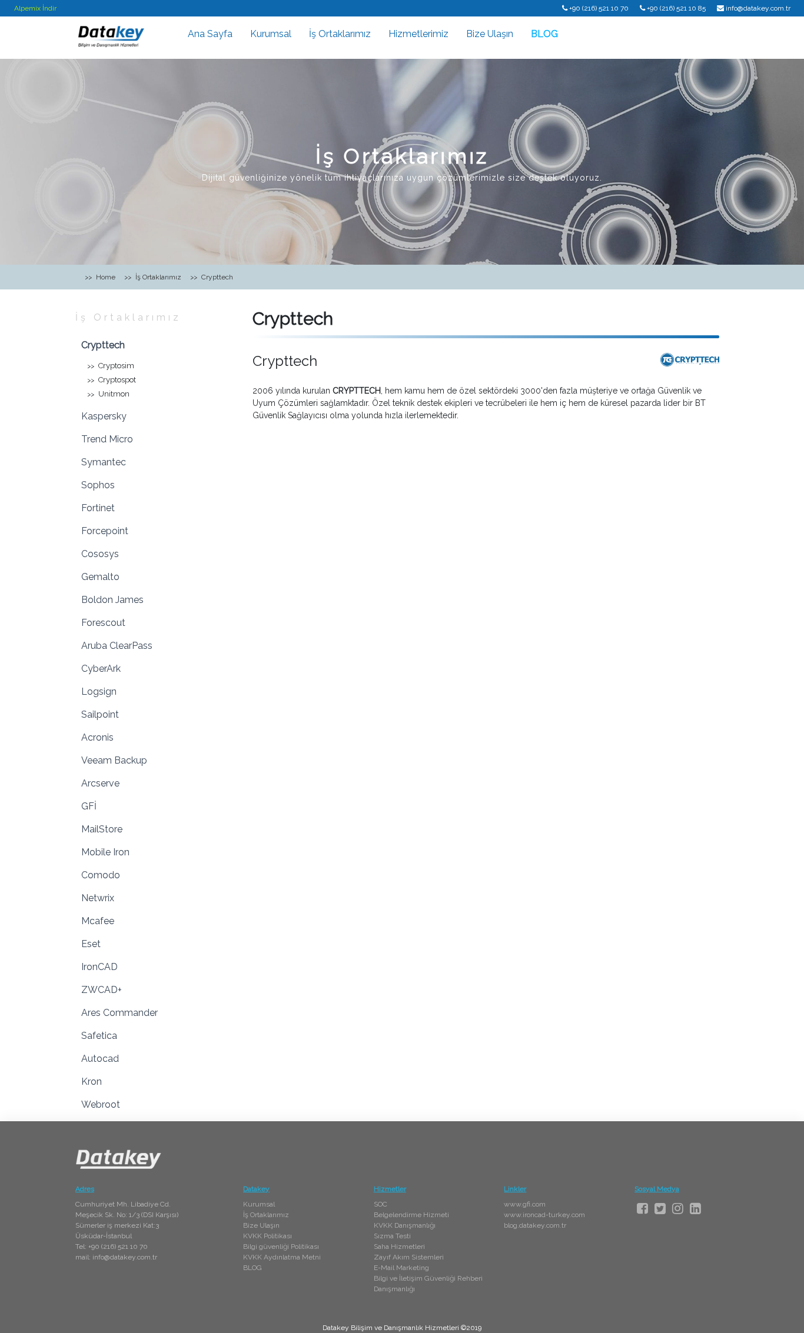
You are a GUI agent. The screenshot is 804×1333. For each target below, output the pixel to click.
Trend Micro (107, 439)
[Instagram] (678, 1208)
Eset (91, 943)
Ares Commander (119, 1012)
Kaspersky (104, 416)
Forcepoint (104, 530)
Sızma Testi (392, 1236)
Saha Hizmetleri (399, 1246)
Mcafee (97, 921)
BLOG (544, 33)
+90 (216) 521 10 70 (599, 8)
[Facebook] (642, 1208)
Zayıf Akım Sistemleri (409, 1257)
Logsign (99, 691)
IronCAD (99, 966)
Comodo (100, 875)
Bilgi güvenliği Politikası (281, 1246)
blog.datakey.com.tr (535, 1225)
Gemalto (100, 576)
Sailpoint (100, 714)
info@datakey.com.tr (758, 8)
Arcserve (100, 783)
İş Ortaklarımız (340, 33)
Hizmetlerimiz (418, 33)
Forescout (103, 622)
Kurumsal (270, 33)
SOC (380, 1204)
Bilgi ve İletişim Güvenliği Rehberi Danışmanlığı (428, 1283)
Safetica (99, 1035)
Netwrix (97, 898)
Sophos (98, 485)
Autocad (100, 1058)
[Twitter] (660, 1208)
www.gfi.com (525, 1204)
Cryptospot (117, 379)
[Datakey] (110, 36)
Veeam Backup (114, 760)
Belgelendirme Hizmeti (411, 1215)
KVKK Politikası (267, 1236)
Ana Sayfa (210, 33)
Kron (91, 1081)
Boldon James (112, 599)
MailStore (101, 829)
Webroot (100, 1104)
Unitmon (113, 393)
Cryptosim (116, 365)
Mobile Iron (105, 852)
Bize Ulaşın (489, 33)
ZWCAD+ (101, 989)
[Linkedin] (695, 1208)
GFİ (89, 806)
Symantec (103, 462)
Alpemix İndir (35, 8)
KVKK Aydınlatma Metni (282, 1257)
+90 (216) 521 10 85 (676, 8)
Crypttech (103, 345)
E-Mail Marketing (401, 1268)
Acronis (97, 737)
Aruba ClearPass (116, 645)
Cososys (100, 553)
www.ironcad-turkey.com (544, 1215)
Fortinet (98, 508)
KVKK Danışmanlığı (405, 1225)
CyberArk (101, 668)
